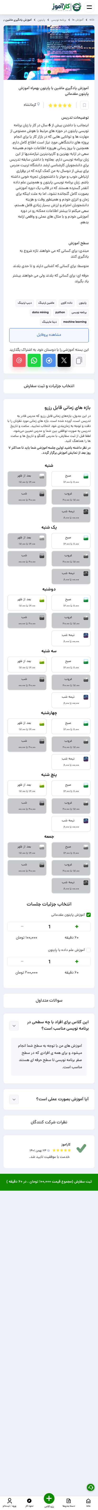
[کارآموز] (66, 7)
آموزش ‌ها (77, 20)
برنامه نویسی (58, 20)
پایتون (41, 20)
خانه (91, 20)
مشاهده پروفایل (49, 335)
